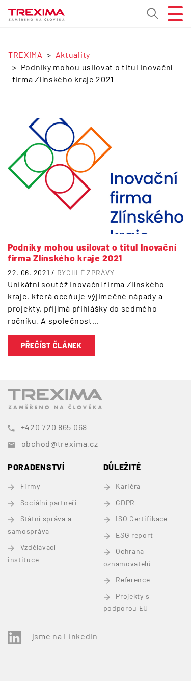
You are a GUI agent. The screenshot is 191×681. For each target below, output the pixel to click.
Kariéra (128, 486)
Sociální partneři (48, 502)
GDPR (125, 502)
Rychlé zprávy (86, 272)
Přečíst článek (51, 345)
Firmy (30, 486)
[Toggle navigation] (171, 13)
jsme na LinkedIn (65, 636)
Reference (133, 579)
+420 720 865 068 (54, 427)
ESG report (134, 535)
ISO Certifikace (142, 518)
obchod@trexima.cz (59, 443)
